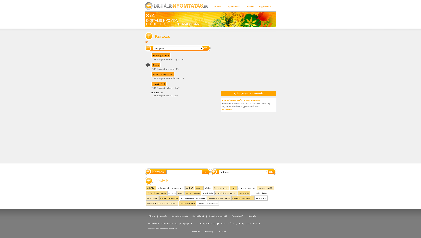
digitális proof (221, 188)
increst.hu (227, 109)
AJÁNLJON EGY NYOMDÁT (248, 93)
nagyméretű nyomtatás (219, 198)
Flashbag (209, 232)
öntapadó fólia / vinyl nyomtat (162, 203)
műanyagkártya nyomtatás (171, 188)
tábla (233, 188)
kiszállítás (208, 193)
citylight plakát (259, 193)
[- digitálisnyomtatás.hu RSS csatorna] (147, 42)
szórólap (151, 188)
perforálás (244, 193)
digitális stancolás (169, 198)
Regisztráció (265, 6)
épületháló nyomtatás (225, 193)
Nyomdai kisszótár (180, 216)
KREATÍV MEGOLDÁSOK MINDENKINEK (241, 100)
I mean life (222, 232)
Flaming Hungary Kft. (162, 74)
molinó (189, 188)
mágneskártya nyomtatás (193, 198)
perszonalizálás (265, 188)
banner (199, 188)
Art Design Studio (160, 55)
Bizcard (156, 64)
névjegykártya (193, 193)
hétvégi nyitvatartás (208, 203)
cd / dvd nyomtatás (156, 193)
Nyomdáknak (233, 6)
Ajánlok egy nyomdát (218, 216)
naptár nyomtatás (246, 188)
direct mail (152, 198)
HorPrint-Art (157, 92)
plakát (208, 188)
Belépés (250, 6)
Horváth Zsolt (158, 84)
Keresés (163, 216)
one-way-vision (187, 203)
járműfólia (261, 198)
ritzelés (172, 193)
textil (181, 193)
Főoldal (217, 6)
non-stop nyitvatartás (243, 198)
